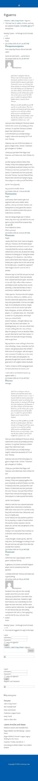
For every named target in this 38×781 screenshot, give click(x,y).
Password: (7, 640)
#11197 (26, 59)
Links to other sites (10, 719)
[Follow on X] (21, 770)
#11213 (26, 378)
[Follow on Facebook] (16, 770)
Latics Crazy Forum (17, 21)
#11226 (26, 549)
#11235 (26, 579)
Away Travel (8, 716)
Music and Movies (10, 710)
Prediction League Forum (12, 713)
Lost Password (14, 681)
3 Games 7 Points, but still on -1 (14, 742)
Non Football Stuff (10, 707)
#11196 (26, 44)
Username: (7, 638)
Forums (7, 21)
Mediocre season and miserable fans (16, 728)
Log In (6, 645)
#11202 (27, 233)
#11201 (27, 191)
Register (6, 681)
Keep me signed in (12, 642)
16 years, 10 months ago (22, 26)
